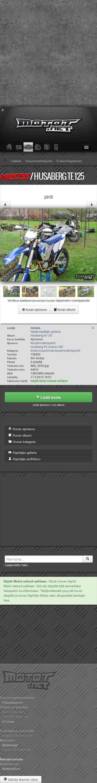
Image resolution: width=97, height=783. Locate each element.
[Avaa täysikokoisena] (48, 244)
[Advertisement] (48, 53)
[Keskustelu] (19, 147)
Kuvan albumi (66, 309)
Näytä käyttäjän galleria (46, 331)
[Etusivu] (9, 147)
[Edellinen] (5, 205)
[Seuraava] (91, 205)
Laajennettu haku (16, 565)
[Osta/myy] (37, 147)
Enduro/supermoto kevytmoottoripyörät (55, 350)
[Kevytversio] (56, 147)
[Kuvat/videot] (28, 147)
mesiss (14, 176)
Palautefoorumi (12, 702)
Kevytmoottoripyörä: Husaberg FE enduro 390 (47, 345)
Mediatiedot (10, 745)
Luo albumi (58, 405)
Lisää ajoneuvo (41, 405)
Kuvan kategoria (24, 441)
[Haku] (87, 559)
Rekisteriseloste (11, 759)
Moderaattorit (11, 768)
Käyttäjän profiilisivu (26, 459)
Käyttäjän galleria (24, 452)
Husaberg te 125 (59, 176)
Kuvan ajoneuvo (36, 309)
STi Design (8, 721)
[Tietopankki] (47, 147)
